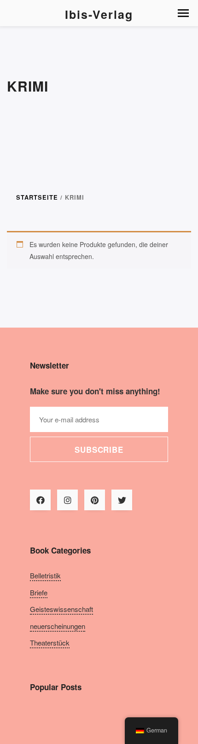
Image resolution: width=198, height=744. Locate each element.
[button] (183, 13)
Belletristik (45, 575)
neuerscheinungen (57, 626)
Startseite (37, 197)
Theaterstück (50, 642)
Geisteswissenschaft (61, 609)
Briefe (38, 592)
